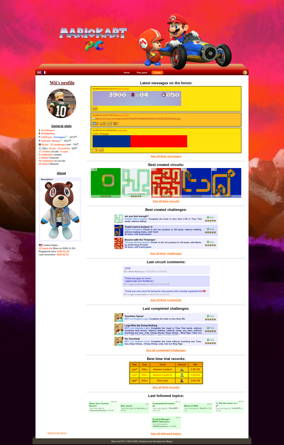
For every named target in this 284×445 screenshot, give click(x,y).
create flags (122, 130)
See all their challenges (166, 253)
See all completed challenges (166, 350)
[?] (66, 136)
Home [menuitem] (127, 72)
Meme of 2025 (123, 89)
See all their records (166, 387)
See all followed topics (166, 433)
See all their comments (166, 300)
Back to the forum (57, 433)
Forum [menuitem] (157, 72)
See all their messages (166, 156)
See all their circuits (166, 201)
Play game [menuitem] (142, 72)
